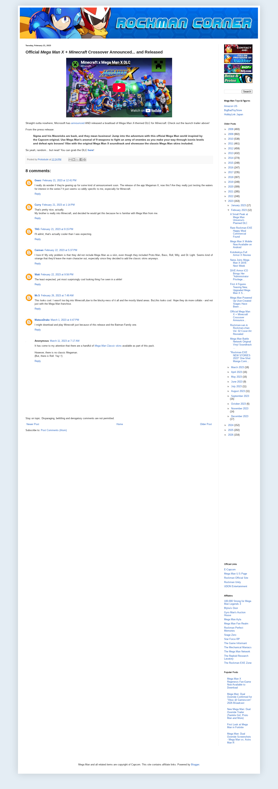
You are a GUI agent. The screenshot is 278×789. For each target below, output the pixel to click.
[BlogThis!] (74, 159)
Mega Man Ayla (232, 619)
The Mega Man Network (237, 651)
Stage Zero (230, 634)
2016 (231, 167)
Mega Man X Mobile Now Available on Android (241, 244)
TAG (37, 229)
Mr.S (37, 295)
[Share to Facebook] (81, 159)
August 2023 (238, 391)
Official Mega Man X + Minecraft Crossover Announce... (240, 316)
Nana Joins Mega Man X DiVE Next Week (239, 263)
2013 (231, 153)
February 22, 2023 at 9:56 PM (57, 274)
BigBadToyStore (233, 110)
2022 (231, 196)
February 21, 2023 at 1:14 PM (58, 204)
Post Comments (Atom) (54, 430)
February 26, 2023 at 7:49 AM (57, 295)
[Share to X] (77, 159)
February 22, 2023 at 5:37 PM (61, 250)
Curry (38, 204)
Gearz (38, 180)
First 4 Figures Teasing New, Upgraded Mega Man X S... (240, 288)
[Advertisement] (239, 499)
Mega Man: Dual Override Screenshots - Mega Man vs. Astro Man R (239, 738)
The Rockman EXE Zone (238, 662)
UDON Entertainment (235, 586)
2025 (231, 430)
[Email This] (70, 159)
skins (108, 345)
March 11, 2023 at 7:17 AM (64, 340)
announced (78, 123)
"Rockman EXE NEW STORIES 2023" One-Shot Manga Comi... (240, 357)
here (90, 150)
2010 (231, 138)
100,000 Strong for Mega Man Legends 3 (237, 602)
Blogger (195, 764)
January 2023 (239, 205)
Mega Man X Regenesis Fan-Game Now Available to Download (239, 683)
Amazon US (230, 106)
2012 (231, 148)
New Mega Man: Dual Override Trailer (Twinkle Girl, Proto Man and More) (239, 713)
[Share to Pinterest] (84, 159)
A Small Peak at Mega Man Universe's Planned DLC (239, 219)
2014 (231, 157)
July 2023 (236, 386)
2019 (231, 181)
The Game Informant (235, 643)
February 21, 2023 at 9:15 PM (57, 229)
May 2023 (237, 376)
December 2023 (239, 416)
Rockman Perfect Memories (233, 629)
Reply (38, 193)
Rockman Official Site (236, 577)
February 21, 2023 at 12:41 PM (59, 180)
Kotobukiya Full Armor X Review (240, 254)
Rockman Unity (232, 582)
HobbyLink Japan (233, 114)
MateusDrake (42, 319)
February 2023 (239, 210)
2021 (231, 191)
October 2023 (239, 403)
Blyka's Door (231, 608)
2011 (231, 143)
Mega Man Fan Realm (236, 623)
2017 (231, 172)
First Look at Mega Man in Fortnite (237, 726)
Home (119, 424)
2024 (231, 425)
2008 (231, 129)
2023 (231, 201)
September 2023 (240, 396)
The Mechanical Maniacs (238, 647)
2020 (231, 186)
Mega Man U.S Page (235, 573)
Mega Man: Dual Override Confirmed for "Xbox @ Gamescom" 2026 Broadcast (239, 698)
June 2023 (237, 381)
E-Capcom (230, 569)
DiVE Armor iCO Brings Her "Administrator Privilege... (239, 275)
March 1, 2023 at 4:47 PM (65, 319)
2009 (231, 134)
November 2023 (239, 408)
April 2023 (237, 372)
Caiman (39, 250)
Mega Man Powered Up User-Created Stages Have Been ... (241, 302)
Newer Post (32, 424)
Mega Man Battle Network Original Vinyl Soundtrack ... (241, 343)
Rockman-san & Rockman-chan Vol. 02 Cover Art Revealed (241, 329)
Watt (37, 274)
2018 (231, 177)
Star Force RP (232, 639)
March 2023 (238, 367)
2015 (231, 162)
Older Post (206, 424)
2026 (231, 434)
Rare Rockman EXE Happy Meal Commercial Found (241, 232)
